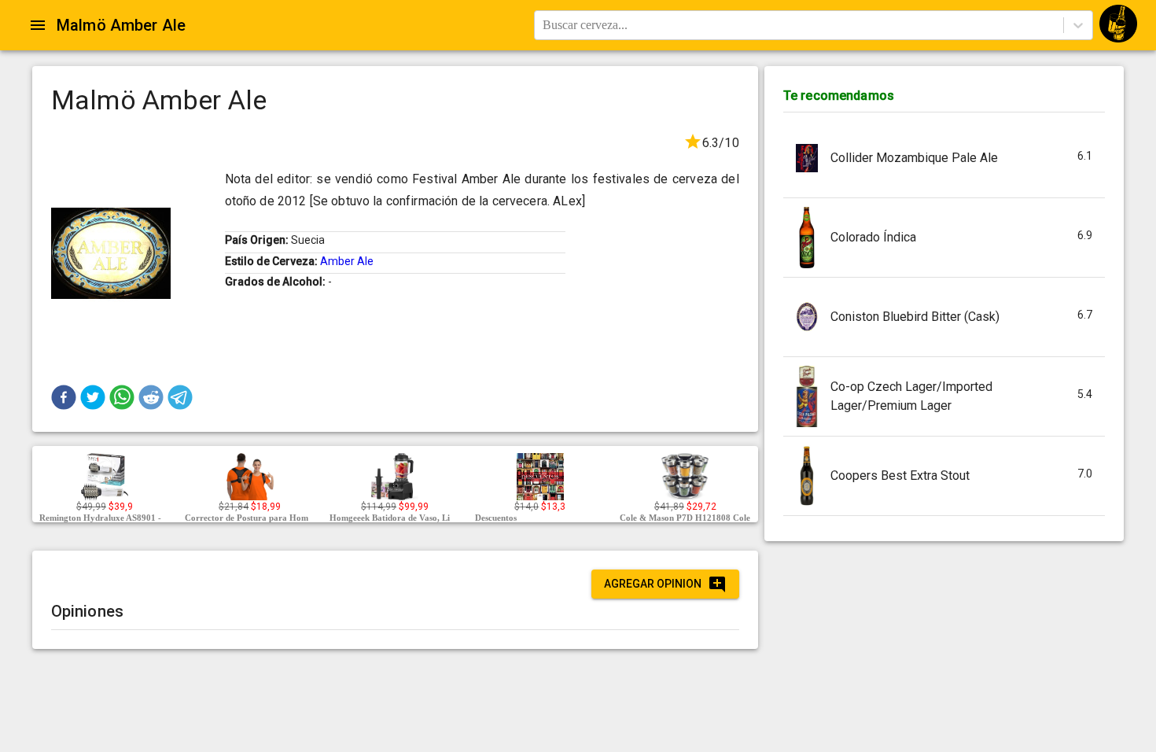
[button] (63, 397)
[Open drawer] (38, 25)
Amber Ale (347, 261)
